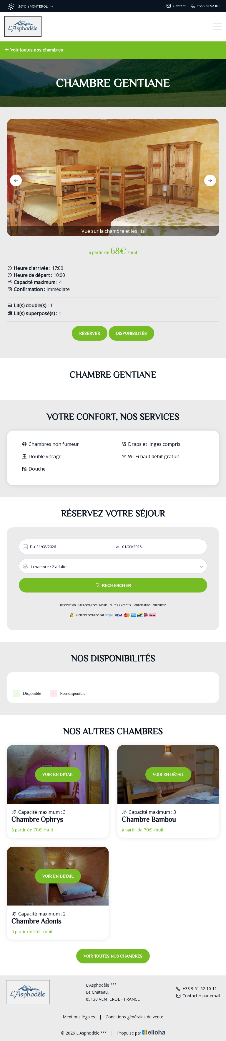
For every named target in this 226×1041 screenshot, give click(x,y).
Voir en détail (58, 774)
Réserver (89, 333)
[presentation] (16, 180)
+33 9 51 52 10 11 (199, 988)
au (118, 546)
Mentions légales (79, 1017)
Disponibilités (131, 333)
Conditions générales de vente (134, 1017)
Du (32, 546)
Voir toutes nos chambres (36, 50)
